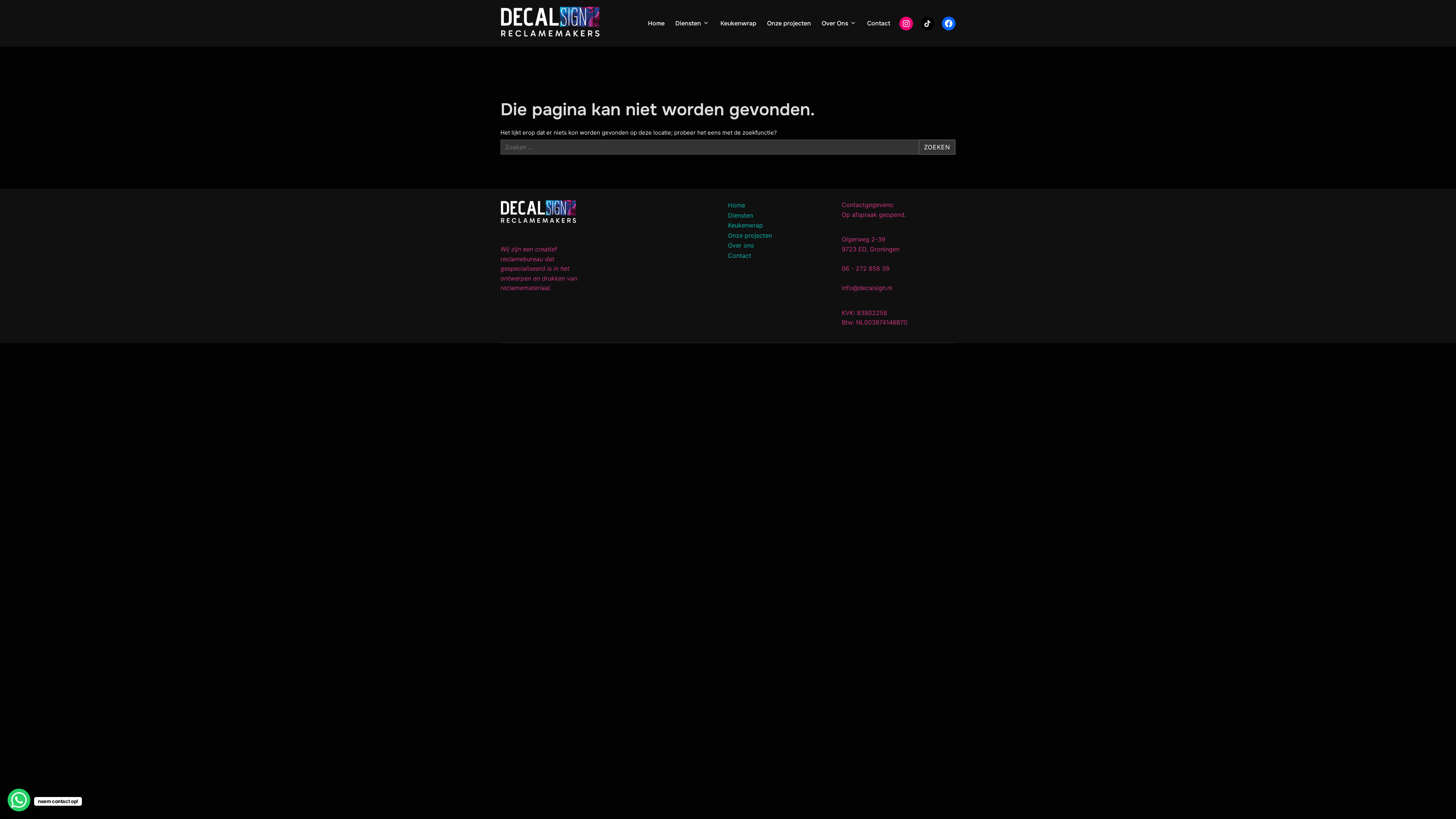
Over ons (741, 245)
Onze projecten (789, 23)
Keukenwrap (738, 23)
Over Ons (835, 23)
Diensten (688, 23)
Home (656, 23)
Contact (878, 23)
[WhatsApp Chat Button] (19, 800)
